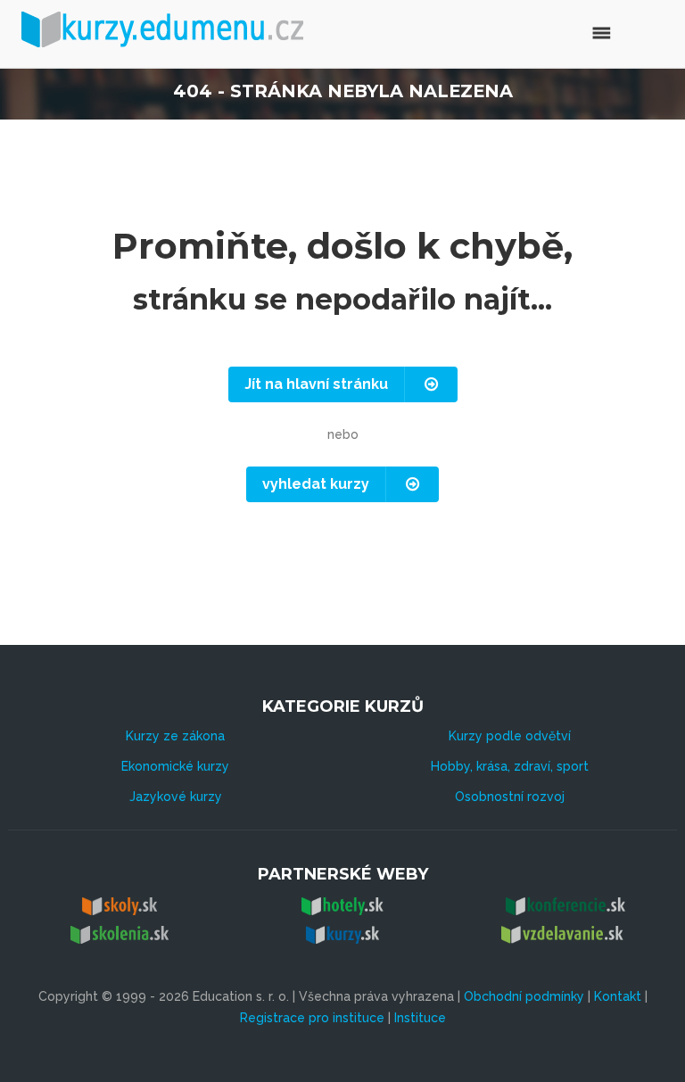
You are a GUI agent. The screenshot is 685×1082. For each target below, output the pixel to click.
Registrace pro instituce (312, 1018)
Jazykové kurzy (175, 796)
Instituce (420, 1018)
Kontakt (617, 996)
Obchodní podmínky (524, 996)
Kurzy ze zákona (175, 736)
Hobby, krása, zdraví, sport (510, 766)
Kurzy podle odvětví (510, 736)
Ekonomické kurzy (175, 766)
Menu (563, 30)
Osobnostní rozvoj (510, 796)
